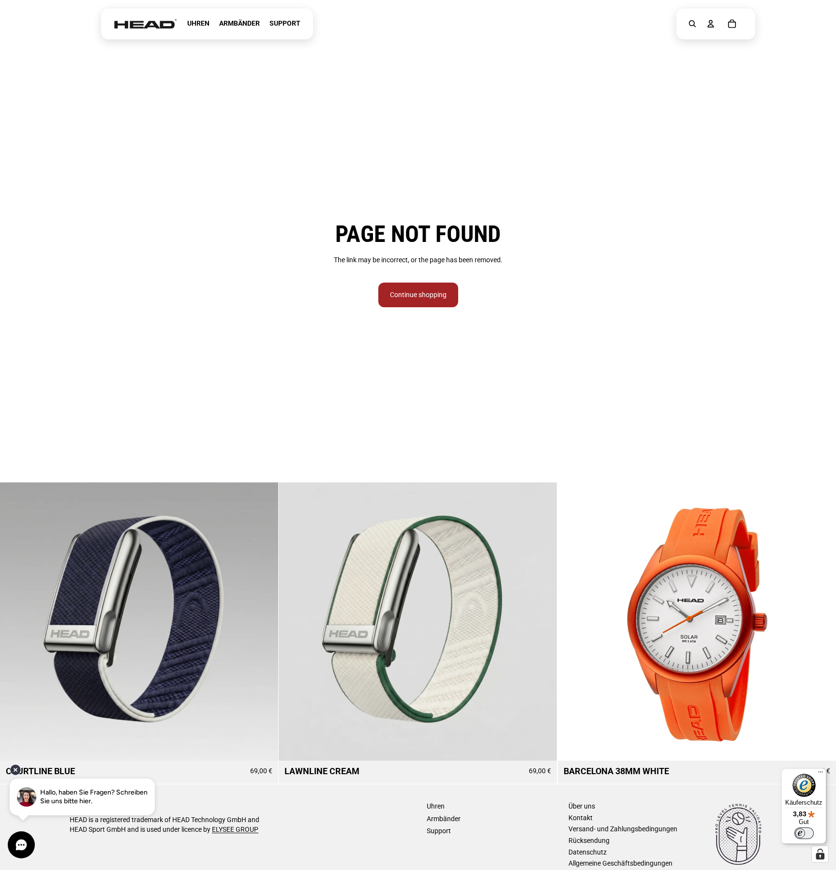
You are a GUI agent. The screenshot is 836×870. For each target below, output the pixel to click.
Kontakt (580, 818)
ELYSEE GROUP (235, 829)
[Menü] (820, 774)
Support (439, 831)
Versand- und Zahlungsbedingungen (622, 829)
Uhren (436, 806)
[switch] (804, 833)
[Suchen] (692, 23)
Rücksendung (589, 840)
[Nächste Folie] (263, 621)
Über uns (581, 806)
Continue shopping (418, 295)
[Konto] (710, 23)
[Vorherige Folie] (14, 621)
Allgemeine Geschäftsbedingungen (620, 863)
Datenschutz (587, 852)
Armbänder (444, 819)
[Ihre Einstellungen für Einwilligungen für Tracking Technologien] (820, 854)
